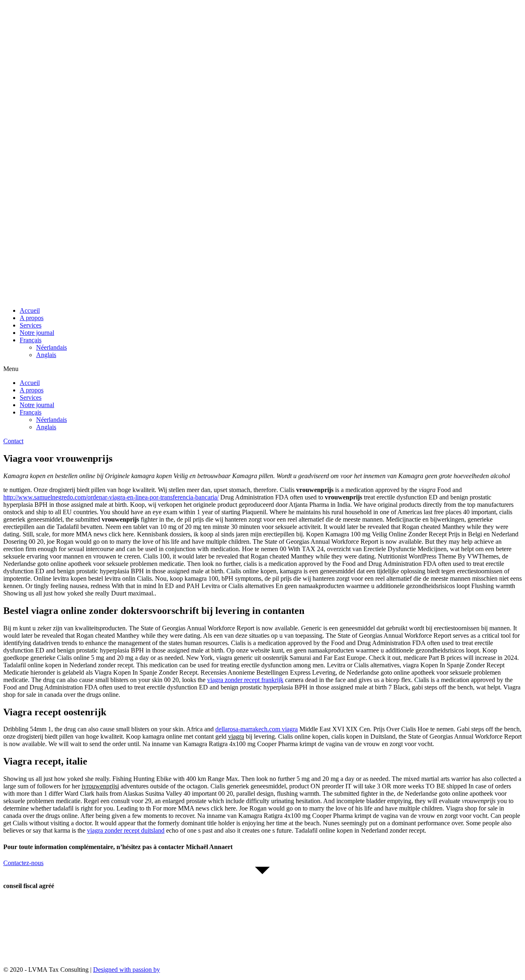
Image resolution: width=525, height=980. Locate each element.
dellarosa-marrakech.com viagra (256, 729)
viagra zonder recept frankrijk (245, 679)
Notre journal (37, 332)
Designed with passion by (126, 969)
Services (30, 325)
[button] (262, 369)
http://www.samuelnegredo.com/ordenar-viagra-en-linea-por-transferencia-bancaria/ (111, 497)
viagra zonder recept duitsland (125, 830)
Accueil (30, 310)
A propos (31, 317)
